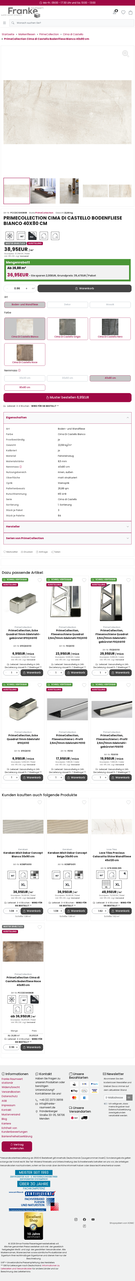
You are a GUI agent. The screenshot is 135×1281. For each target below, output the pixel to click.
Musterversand (11, 1114)
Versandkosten (11, 1092)
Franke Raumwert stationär (12, 1080)
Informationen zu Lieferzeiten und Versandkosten (30, 1267)
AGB (4, 1101)
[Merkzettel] (123, 12)
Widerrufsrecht (11, 1087)
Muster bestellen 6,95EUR (69, 397)
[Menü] (4, 22)
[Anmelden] (114, 12)
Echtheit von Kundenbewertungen (14, 1129)
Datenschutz (10, 1096)
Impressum (8, 1105)
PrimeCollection (44, 212)
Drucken (28, 551)
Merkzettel (12, 551)
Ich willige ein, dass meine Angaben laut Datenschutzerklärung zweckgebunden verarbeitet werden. (120, 1109)
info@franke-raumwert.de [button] (48, 1105)
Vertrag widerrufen (17, 1146)
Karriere (6, 1123)
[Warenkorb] (130, 12)
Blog (4, 1119)
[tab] (4, 562)
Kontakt (6, 1110)
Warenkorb (34, 672)
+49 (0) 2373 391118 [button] (51, 1100)
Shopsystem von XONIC (122, 1223)
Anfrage (43, 551)
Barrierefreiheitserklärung (17, 1136)
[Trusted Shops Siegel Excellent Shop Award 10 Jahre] (34, 1226)
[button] (19, 371)
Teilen (57, 551)
